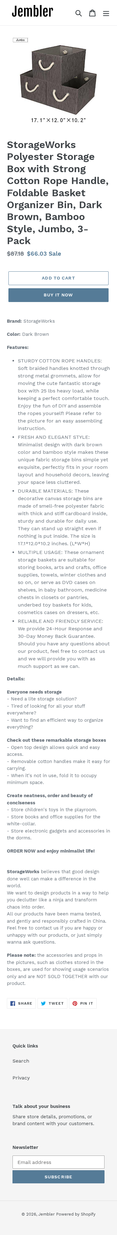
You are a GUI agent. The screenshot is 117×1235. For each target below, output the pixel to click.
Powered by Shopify (75, 1214)
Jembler (46, 1214)
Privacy (21, 1078)
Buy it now (58, 294)
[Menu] (106, 13)
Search (20, 1061)
